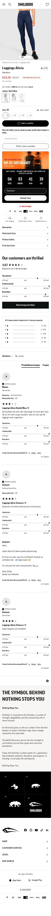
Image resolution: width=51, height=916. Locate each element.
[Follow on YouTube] (36, 830)
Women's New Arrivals (10, 62)
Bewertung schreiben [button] (25, 305)
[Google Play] (35, 880)
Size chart (44, 110)
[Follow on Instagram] (31, 830)
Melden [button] (33, 453)
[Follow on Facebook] (25, 830)
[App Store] (16, 880)
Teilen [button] (39, 453)
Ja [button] (29, 453)
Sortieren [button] (6, 356)
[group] (25, 265)
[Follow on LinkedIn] (47, 830)
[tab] (30, 366)
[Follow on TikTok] (41, 830)
